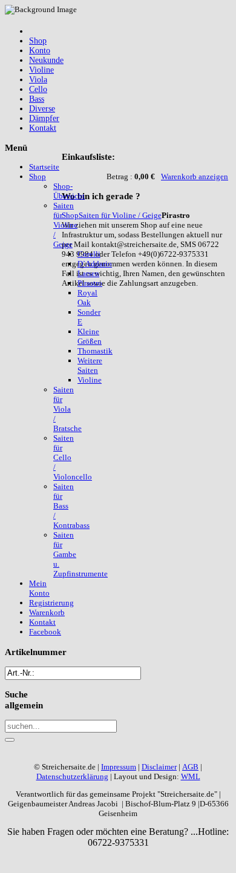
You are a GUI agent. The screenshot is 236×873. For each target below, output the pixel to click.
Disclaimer (159, 766)
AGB (190, 766)
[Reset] (10, 740)
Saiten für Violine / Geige (120, 215)
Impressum (118, 766)
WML (190, 776)
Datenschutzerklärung (72, 776)
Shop (70, 215)
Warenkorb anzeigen (194, 176)
